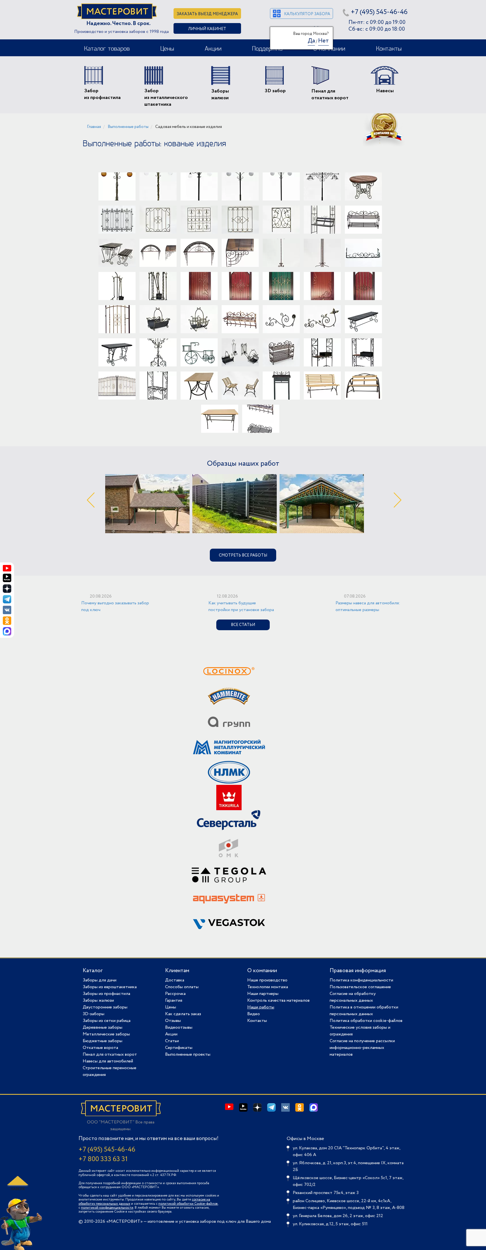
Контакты (389, 49)
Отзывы (173, 1020)
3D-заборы (93, 1014)
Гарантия (173, 1000)
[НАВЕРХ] (17, 1183)
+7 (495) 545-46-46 (379, 12)
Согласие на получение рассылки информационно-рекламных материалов (362, 1048)
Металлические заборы (106, 1034)
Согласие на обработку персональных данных (353, 997)
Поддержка (267, 49)
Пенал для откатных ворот (110, 1054)
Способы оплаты (182, 987)
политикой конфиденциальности (107, 1207)
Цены (167, 49)
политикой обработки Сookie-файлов (188, 1203)
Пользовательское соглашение (360, 987)
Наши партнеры (262, 993)
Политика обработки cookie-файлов (366, 1020)
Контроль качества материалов (278, 1000)
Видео (253, 1014)
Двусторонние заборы (105, 1007)
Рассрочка (175, 993)
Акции (213, 49)
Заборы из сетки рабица (106, 1020)
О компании (262, 971)
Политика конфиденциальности (361, 980)
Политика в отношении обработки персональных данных (364, 1010)
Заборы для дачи (99, 980)
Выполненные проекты (187, 1054)
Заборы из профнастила (106, 993)
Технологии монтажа (267, 987)
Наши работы (260, 1007)
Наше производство (267, 980)
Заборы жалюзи (98, 1000)
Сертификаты (178, 1047)
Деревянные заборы (102, 1027)
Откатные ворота (100, 1047)
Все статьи (243, 625)
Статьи (172, 1041)
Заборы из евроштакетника (110, 987)
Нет (323, 41)
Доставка (174, 980)
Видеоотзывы (178, 1027)
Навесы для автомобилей (108, 1061)
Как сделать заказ (183, 1014)
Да (311, 41)
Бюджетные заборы (102, 1041)
